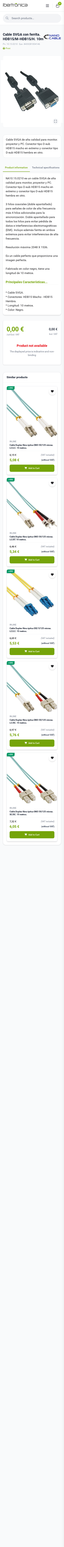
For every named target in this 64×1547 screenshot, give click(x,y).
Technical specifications (45, 167)
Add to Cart (33, 468)
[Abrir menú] (47, 5)
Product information (16, 167)
